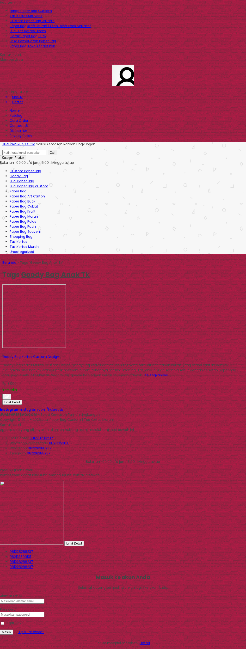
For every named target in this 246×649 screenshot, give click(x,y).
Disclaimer (18, 130)
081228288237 (41, 438)
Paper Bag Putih (23, 226)
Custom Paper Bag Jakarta (32, 20)
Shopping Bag (21, 236)
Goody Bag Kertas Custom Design (30, 356)
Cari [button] (52, 152)
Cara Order (19, 120)
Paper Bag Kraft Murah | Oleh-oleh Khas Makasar (50, 26)
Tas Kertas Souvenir (26, 15)
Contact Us (19, 125)
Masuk (6, 632)
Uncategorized (22, 251)
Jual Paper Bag (22, 181)
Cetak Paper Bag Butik (28, 36)
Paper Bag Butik (22, 201)
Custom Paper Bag (25, 171)
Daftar (145, 643)
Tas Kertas (18, 241)
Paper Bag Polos (23, 221)
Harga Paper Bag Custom (31, 10)
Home (15, 110)
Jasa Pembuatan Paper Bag (33, 41)
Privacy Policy (21, 135)
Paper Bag (18, 191)
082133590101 (59, 443)
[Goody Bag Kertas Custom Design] (34, 346)
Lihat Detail (12, 402)
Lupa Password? (31, 632)
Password (8, 609)
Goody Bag (19, 176)
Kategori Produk (13, 157)
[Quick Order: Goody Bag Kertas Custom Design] (3, 351)
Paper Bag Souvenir (26, 231)
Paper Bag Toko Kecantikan (32, 46)
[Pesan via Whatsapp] (6, 397)
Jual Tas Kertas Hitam (28, 31)
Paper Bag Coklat (24, 206)
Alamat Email (11, 596)
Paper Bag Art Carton (27, 196)
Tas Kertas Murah (24, 246)
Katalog (16, 115)
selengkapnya (156, 375)
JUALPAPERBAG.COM (18, 144)
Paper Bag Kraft (23, 211)
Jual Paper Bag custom (29, 186)
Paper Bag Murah (24, 216)
